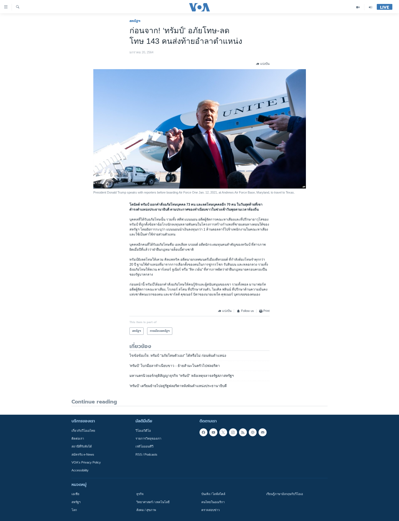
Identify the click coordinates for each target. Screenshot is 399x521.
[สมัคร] (262, 432)
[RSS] (243, 432)
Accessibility (80, 470)
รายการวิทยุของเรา (148, 438)
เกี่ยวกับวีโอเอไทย (83, 430)
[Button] (263, 64)
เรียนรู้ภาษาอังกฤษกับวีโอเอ (284, 494)
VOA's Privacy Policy (86, 462)
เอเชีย (75, 494)
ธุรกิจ (140, 494)
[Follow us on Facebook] (203, 432)
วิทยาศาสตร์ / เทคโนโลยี (153, 502)
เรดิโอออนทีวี (144, 446)
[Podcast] (253, 432)
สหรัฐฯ (134, 20)
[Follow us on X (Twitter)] (223, 432)
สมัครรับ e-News (82, 454)
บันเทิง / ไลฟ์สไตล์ (213, 494)
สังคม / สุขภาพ (146, 510)
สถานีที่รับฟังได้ (81, 446)
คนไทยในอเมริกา (213, 502)
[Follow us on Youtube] (213, 432)
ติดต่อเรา (77, 438)
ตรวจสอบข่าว (210, 510)
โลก (74, 510)
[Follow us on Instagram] (233, 432)
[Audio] (370, 7)
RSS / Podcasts (146, 454)
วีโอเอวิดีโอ (143, 430)
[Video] (358, 7)
